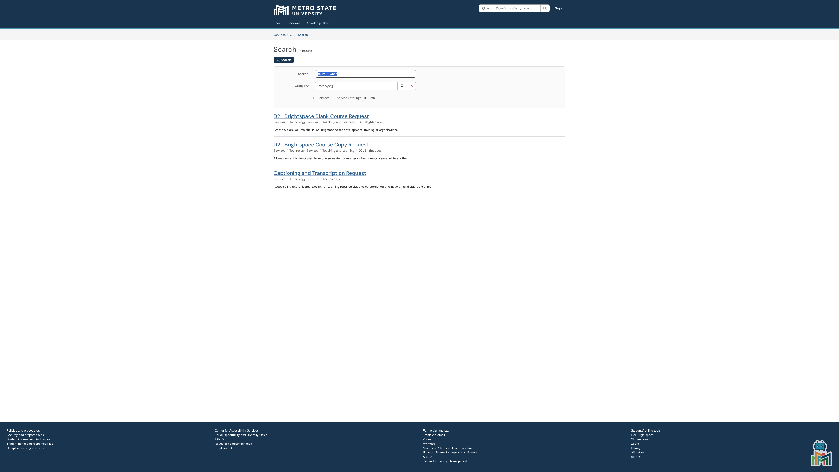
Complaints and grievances (25, 448)
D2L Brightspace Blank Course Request (321, 116)
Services (294, 23)
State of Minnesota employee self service (451, 452)
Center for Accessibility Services (237, 430)
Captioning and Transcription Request (320, 173)
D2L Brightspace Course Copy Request (321, 144)
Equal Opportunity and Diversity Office (241, 435)
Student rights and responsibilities (30, 443)
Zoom (427, 439)
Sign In (560, 8)
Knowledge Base (318, 23)
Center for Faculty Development (445, 461)
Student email (640, 439)
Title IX (219, 439)
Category (302, 86)
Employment (223, 448)
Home (277, 23)
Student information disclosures (28, 439)
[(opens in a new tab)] (305, 9)
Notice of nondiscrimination (233, 443)
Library (636, 448)
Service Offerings (349, 98)
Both (372, 98)
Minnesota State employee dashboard (449, 448)
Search (304, 35)
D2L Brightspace (642, 435)
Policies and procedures (23, 430)
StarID (427, 456)
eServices (638, 452)
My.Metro (429, 443)
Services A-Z (282, 35)
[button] (402, 86)
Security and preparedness (25, 435)
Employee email (434, 435)
